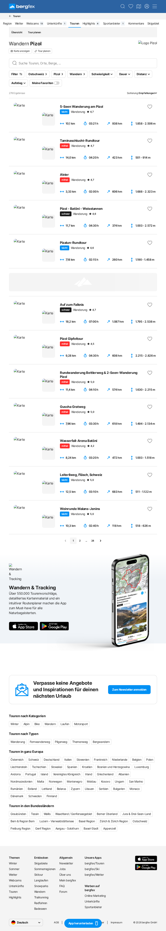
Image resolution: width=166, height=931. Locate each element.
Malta (40, 781)
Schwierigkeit (101, 74)
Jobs (62, 869)
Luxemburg (141, 767)
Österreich (17, 759)
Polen (149, 759)
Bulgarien (119, 788)
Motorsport (81, 724)
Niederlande (119, 759)
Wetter (13, 874)
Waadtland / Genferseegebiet (73, 814)
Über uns (65, 874)
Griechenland (105, 774)
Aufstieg (16, 83)
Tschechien (39, 767)
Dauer (123, 74)
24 (92, 540)
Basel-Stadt (91, 828)
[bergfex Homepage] (22, 6)
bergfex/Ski (92, 869)
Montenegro (74, 781)
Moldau (91, 781)
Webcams (15, 880)
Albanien (123, 774)
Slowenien (83, 759)
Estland (32, 788)
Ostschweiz (140, 821)
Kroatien (87, 767)
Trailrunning (41, 897)
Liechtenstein (19, 767)
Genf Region (43, 828)
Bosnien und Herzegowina (113, 767)
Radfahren (40, 903)
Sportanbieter (93, 907)
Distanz (142, 74)
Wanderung (18, 741)
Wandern (50, 724)
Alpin (26, 724)
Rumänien (17, 788)
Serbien (103, 788)
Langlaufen (41, 880)
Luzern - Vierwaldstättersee (56, 821)
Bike (37, 724)
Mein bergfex (67, 880)
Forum (63, 891)
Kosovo (105, 781)
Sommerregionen (44, 869)
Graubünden (18, 814)
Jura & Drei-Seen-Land (136, 814)
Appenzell (109, 828)
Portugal (30, 774)
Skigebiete (41, 863)
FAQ (62, 886)
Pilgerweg (61, 741)
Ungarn (119, 781)
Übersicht (16, 32)
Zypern (75, 788)
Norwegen (55, 781)
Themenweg (80, 741)
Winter (15, 724)
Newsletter (66, 863)
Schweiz (33, 759)
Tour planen (34, 32)
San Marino (136, 781)
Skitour (38, 874)
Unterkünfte (16, 886)
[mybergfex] (147, 6)
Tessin (35, 814)
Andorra (15, 774)
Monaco (135, 788)
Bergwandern (101, 741)
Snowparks (41, 886)
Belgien (136, 759)
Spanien (72, 767)
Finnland (52, 796)
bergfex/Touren (94, 863)
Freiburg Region (20, 828)
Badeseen (40, 908)
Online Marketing (95, 895)
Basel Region (87, 821)
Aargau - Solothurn (67, 828)
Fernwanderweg (40, 741)
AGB (56, 922)
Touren (13, 891)
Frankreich (100, 759)
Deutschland (52, 759)
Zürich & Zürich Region (114, 821)
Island (44, 774)
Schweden (35, 796)
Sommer (14, 869)
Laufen (65, 724)
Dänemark (17, 796)
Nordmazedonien (21, 781)
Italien (68, 759)
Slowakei (56, 767)
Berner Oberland (107, 814)
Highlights (15, 897)
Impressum (116, 922)
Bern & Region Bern (23, 821)
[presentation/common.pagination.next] (100, 540)
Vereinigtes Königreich (66, 774)
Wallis (47, 814)
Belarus (61, 788)
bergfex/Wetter (94, 874)
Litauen (89, 788)
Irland (88, 774)
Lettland (47, 788)
